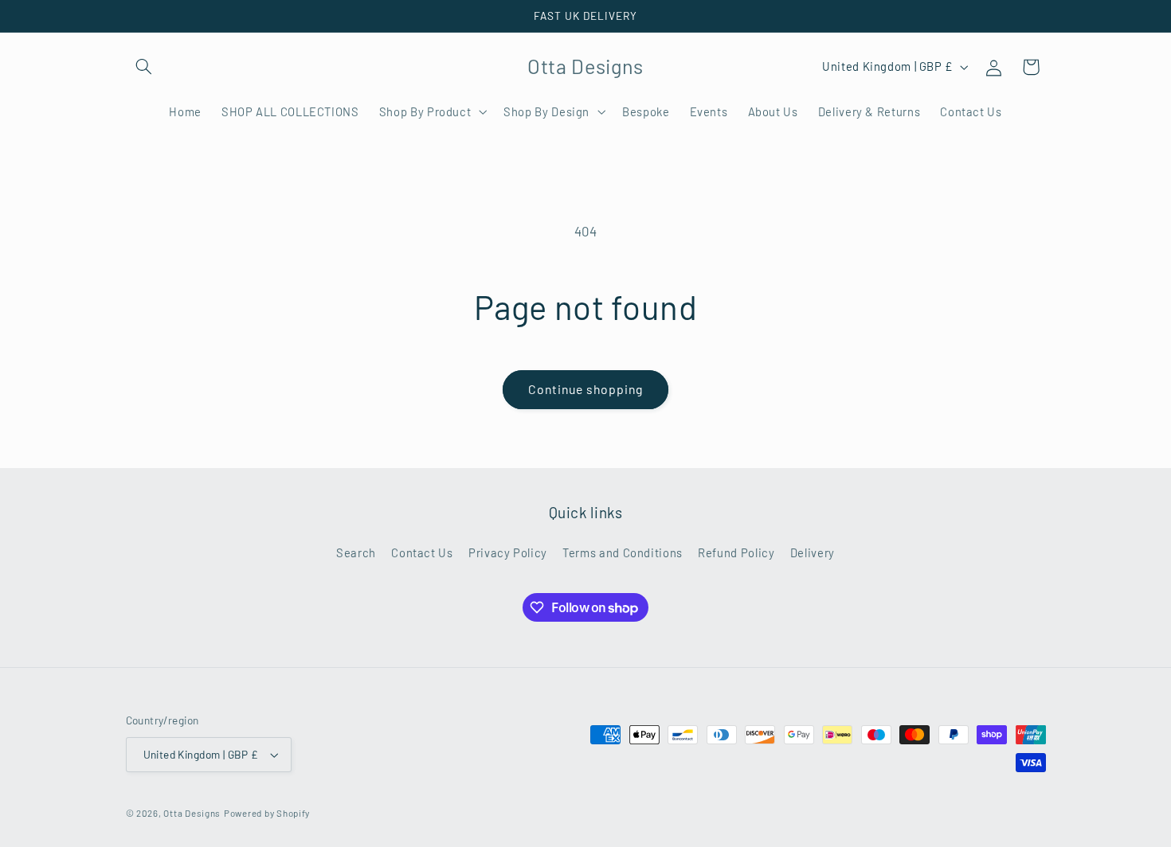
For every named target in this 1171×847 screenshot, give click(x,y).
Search (356, 552)
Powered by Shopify (267, 812)
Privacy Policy (507, 552)
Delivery (812, 552)
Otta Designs (192, 812)
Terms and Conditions (622, 552)
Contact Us (421, 552)
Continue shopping (586, 388)
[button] (144, 67)
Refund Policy (736, 552)
